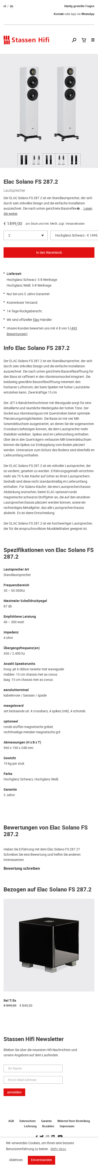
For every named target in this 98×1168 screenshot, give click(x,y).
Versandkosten (75, 224)
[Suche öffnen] (74, 40)
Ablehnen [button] (16, 1160)
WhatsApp (87, 14)
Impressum (67, 1126)
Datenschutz (28, 1121)
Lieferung (30, 1126)
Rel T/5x (10, 1000)
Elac (36, 319)
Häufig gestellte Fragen (79, 6)
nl (5, 6)
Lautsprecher (14, 190)
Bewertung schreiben (22, 868)
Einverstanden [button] (41, 1160)
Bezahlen (48, 1126)
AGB (11, 1121)
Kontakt (59, 14)
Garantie (46, 1121)
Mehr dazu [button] (58, 1149)
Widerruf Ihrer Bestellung (73, 1121)
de (11, 6)
